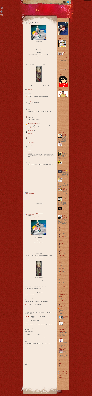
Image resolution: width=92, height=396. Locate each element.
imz (28, 107)
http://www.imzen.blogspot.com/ (38, 47)
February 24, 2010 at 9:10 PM (31, 127)
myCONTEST (62, 244)
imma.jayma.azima (31, 101)
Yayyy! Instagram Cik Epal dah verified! (65, 323)
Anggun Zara (61, 338)
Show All (67, 327)
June (61, 276)
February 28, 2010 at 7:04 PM (31, 142)
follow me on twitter (64, 2)
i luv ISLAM (61, 243)
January (61, 296)
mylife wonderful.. (62, 236)
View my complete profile (62, 57)
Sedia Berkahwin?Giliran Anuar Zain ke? (64, 180)
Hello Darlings (61, 312)
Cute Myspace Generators (39, 213)
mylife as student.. (62, 239)
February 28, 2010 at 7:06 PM (31, 150)
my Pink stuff (62, 253)
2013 (60, 260)
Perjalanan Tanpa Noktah (33, 123)
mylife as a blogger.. (30, 89)
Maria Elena (61, 308)
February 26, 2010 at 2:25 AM (31, 133)
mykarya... (61, 246)
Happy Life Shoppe (62, 331)
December (61, 266)
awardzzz (61, 247)
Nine (29, 95)
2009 (60, 298)
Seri (29, 153)
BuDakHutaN (30, 130)
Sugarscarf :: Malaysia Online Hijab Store (62, 349)
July (60, 274)
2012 (60, 262)
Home (61, 377)
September (61, 271)
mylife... (61, 227)
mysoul (61, 240)
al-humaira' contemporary (62, 365)
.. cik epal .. (61, 321)
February (61, 282)
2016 (60, 257)
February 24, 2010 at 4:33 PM (31, 120)
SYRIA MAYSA (65, 350)
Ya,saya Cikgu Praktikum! (63, 294)
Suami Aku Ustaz (64, 152)
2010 (60, 265)
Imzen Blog (33, 10)
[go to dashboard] (1, 16)
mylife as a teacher (62, 237)
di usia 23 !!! (61, 291)
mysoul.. (61, 229)
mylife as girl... (62, 230)
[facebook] (1, 9)
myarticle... (61, 233)
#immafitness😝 (64, 170)
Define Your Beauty (62, 363)
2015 (60, 250)
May (60, 277)
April (60, 279)
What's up (60, 309)
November (61, 268)
